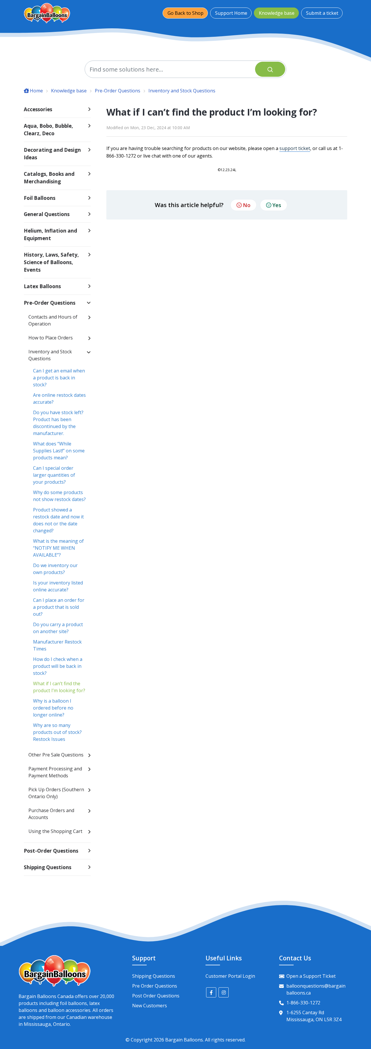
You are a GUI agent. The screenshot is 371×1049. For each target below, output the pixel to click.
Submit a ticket (322, 13)
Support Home (231, 13)
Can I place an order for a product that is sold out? (58, 607)
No (246, 205)
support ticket (294, 148)
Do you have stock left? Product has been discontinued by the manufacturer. (58, 422)
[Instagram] (224, 992)
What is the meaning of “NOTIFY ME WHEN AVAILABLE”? (58, 548)
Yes (276, 205)
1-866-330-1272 (303, 1002)
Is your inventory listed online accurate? (58, 586)
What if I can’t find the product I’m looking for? (59, 687)
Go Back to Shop (185, 13)
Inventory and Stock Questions (181, 90)
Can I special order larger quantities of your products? (54, 475)
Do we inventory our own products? (55, 568)
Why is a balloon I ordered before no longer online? (53, 708)
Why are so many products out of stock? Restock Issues (57, 732)
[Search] (270, 69)
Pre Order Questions (154, 986)
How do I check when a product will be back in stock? (57, 666)
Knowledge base (276, 13)
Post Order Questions (155, 996)
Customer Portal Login (230, 976)
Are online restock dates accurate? (59, 398)
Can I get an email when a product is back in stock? (59, 378)
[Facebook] (211, 992)
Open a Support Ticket (311, 976)
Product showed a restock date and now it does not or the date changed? (58, 520)
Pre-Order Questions (117, 90)
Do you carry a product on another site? (58, 628)
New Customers (149, 1005)
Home (36, 90)
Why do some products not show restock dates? (59, 495)
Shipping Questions (153, 976)
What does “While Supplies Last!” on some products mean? (59, 451)
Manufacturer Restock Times (57, 645)
